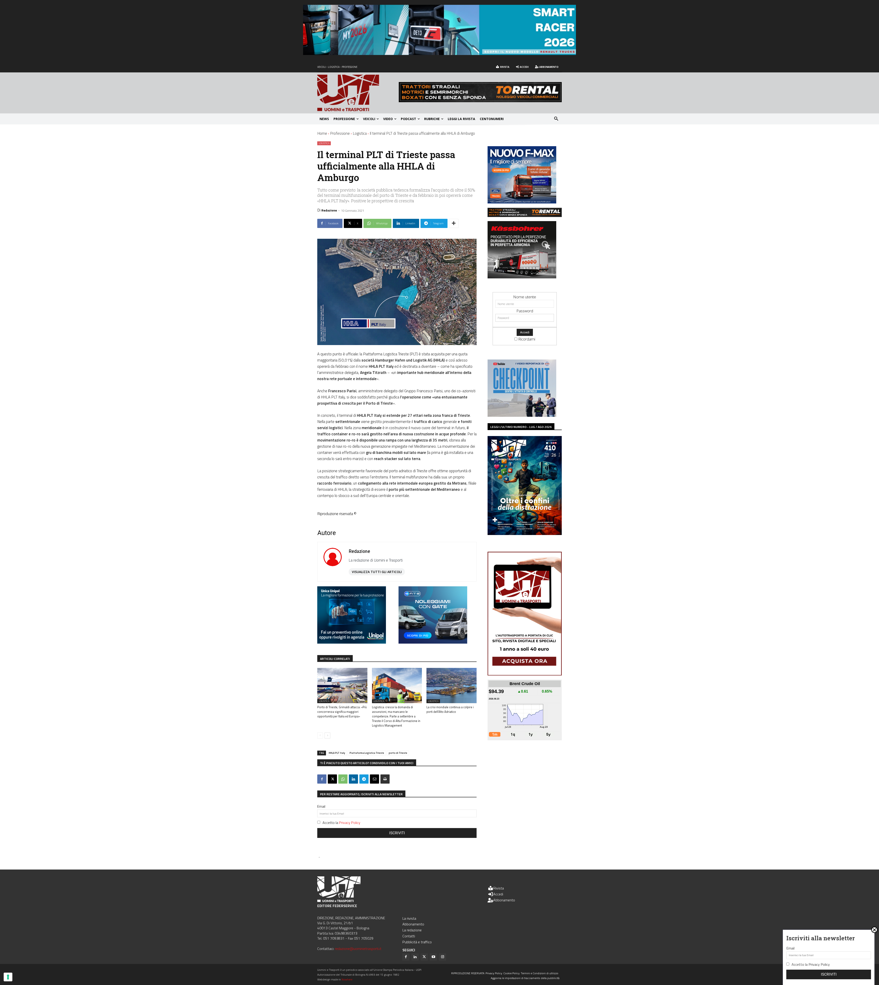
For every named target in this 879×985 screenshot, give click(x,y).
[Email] (374, 779)
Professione (340, 133)
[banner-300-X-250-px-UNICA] (351, 642)
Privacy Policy (349, 822)
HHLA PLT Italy (337, 753)
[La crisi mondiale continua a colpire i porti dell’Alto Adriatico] (451, 685)
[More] (453, 223)
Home (322, 133)
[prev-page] (320, 735)
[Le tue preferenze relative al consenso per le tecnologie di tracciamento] (8, 977)
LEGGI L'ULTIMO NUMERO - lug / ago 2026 (521, 426)
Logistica (360, 133)
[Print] (385, 779)
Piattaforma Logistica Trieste (367, 753)
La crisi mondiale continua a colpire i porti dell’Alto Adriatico (450, 709)
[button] (556, 118)
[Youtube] (433, 957)
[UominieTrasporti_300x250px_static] (522, 277)
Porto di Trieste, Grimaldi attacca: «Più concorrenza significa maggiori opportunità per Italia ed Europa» (342, 712)
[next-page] (327, 735)
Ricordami (526, 339)
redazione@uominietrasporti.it (358, 948)
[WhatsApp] (342, 779)
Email (321, 806)
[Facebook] (321, 779)
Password (524, 310)
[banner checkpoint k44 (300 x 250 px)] (522, 415)
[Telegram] (364, 779)
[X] (332, 779)
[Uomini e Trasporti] (358, 93)
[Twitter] (424, 957)
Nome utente (524, 296)
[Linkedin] (353, 779)
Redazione (329, 210)
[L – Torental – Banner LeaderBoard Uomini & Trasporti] (480, 100)
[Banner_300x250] (433, 642)
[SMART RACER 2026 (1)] (439, 53)
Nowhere (347, 979)
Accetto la (341, 822)
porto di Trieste (398, 753)
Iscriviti (397, 833)
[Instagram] (442, 957)
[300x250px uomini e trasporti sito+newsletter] (522, 202)
